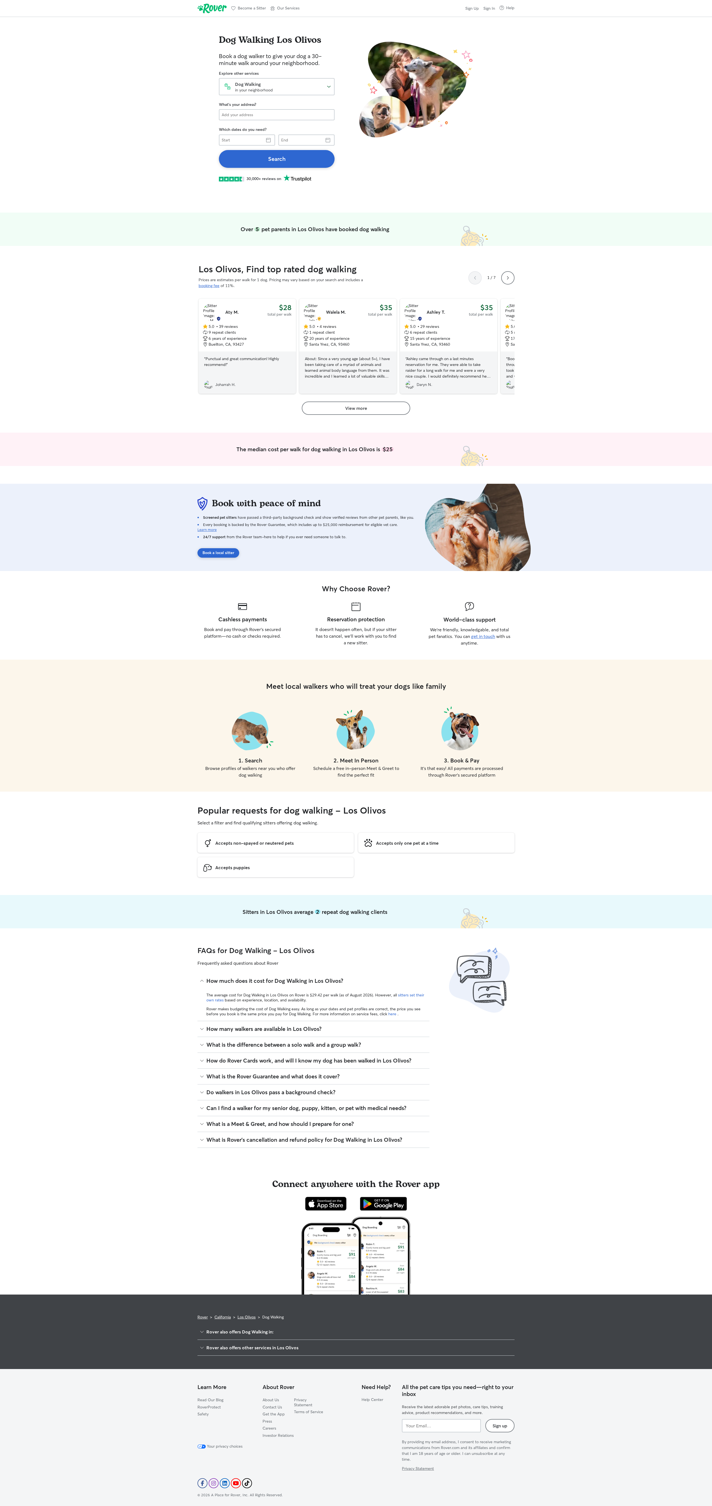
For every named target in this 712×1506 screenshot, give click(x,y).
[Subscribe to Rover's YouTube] (236, 1483)
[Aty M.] (247, 346)
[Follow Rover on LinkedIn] (225, 1483)
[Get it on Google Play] (383, 1204)
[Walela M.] (348, 346)
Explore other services (239, 73)
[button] (285, 8)
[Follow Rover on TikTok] (247, 1483)
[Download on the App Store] (326, 1204)
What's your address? (237, 104)
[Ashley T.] (448, 346)
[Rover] (212, 8)
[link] (277, 159)
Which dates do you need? (242, 129)
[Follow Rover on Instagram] (214, 1483)
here (392, 1013)
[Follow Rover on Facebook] (202, 1483)
